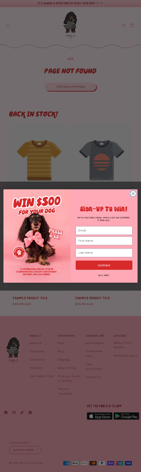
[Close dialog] (133, 194)
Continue (104, 265)
